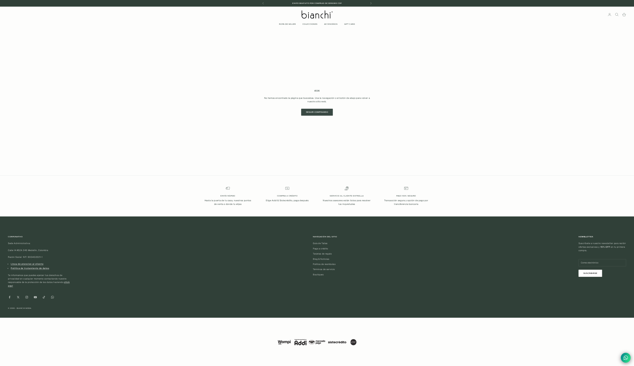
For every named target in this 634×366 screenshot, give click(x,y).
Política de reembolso (324, 264)
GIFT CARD (349, 24)
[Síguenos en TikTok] (44, 297)
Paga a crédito (320, 248)
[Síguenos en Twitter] (18, 297)
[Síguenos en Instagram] (26, 297)
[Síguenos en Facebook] (9, 297)
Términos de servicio (324, 269)
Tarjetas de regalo (322, 253)
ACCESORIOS (331, 24)
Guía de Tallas (320, 243)
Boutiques (318, 274)
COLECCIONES (309, 24)
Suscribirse (590, 273)
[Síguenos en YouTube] (35, 297)
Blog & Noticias (321, 259)
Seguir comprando (317, 112)
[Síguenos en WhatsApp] (52, 297)
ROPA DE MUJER (287, 24)
